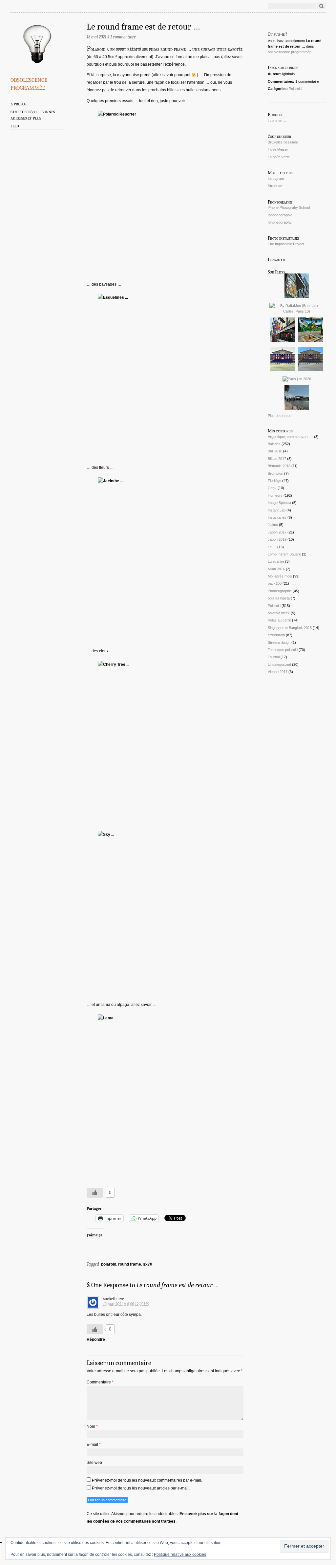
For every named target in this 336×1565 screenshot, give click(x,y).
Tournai (274, 657)
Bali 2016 (275, 451)
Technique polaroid (283, 650)
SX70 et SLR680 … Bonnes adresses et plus (32, 115)
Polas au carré (279, 620)
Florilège (274, 481)
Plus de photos (279, 416)
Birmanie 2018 (279, 466)
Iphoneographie (280, 215)
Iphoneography (280, 222)
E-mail (94, 1444)
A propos (18, 104)
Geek (272, 488)
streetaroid (276, 635)
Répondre (96, 1339)
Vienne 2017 (277, 672)
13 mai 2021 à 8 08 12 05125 (126, 1304)
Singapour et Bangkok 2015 (290, 628)
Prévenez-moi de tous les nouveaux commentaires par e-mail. (147, 1480)
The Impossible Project (286, 244)
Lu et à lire (276, 561)
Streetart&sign (279, 642)
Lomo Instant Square (284, 554)
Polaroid (295, 89)
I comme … (277, 120)
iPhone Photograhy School (289, 207)
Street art (275, 186)
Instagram (276, 179)
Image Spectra (279, 503)
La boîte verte (279, 157)
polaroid (108, 1264)
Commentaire (100, 1382)
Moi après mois (280, 576)
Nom (92, 1426)
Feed (14, 126)
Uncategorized (279, 664)
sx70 (147, 1264)
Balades (274, 444)
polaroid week (279, 613)
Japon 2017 (277, 532)
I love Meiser (278, 149)
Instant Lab (276, 510)
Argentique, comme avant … (290, 437)
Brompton (275, 473)
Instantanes (277, 517)
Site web (94, 1462)
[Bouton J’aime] (95, 1193)
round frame (129, 1264)
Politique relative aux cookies (180, 1554)
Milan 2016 (276, 569)
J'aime (273, 525)
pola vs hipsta (279, 598)
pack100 (275, 583)
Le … (272, 547)
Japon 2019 (277, 539)
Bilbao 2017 (277, 459)
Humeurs (275, 495)
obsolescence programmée (28, 83)
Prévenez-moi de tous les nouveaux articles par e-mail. (141, 1488)
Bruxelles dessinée (283, 142)
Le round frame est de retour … (143, 27)
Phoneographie (280, 591)
